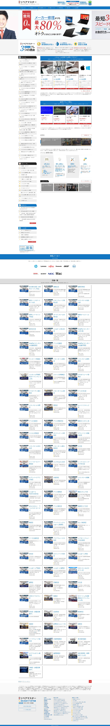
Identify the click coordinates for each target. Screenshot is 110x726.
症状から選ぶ (56, 697)
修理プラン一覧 (86, 125)
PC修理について (33, 7)
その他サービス (75, 720)
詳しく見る (47, 88)
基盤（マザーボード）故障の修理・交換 (79, 716)
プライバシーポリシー (26, 681)
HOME (45, 697)
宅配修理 (45, 704)
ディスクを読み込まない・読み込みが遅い (61, 706)
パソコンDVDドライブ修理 (77, 714)
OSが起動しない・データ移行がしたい (61, 703)
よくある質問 (75, 7)
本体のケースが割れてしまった (59, 699)
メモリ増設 (75, 700)
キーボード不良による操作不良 (59, 700)
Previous (40, 142)
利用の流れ (61, 7)
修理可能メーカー (47, 710)
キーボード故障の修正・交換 (78, 706)
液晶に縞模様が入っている (58, 714)
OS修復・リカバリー (76, 699)
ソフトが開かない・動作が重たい (60, 709)
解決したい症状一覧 (86, 90)
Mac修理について (42, 7)
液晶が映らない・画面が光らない (60, 710)
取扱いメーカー (52, 7)
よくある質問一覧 (32, 241)
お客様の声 (46, 703)
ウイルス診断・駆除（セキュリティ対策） (80, 717)
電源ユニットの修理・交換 (78, 707)
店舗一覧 (68, 7)
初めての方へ (23, 7)
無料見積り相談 (47, 713)
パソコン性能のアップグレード (78, 719)
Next (91, 142)
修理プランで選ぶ (75, 697)
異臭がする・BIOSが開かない (59, 704)
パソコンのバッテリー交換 (78, 709)
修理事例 (45, 700)
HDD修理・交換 (75, 704)
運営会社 (20, 681)
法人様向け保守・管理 (48, 714)
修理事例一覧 (32, 223)
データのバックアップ (77, 713)
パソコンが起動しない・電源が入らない (61, 713)
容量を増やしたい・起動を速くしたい (60, 707)
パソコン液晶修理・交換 (77, 703)
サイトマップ (46, 717)
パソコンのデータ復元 (77, 710)
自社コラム (46, 709)
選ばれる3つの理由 (47, 699)
